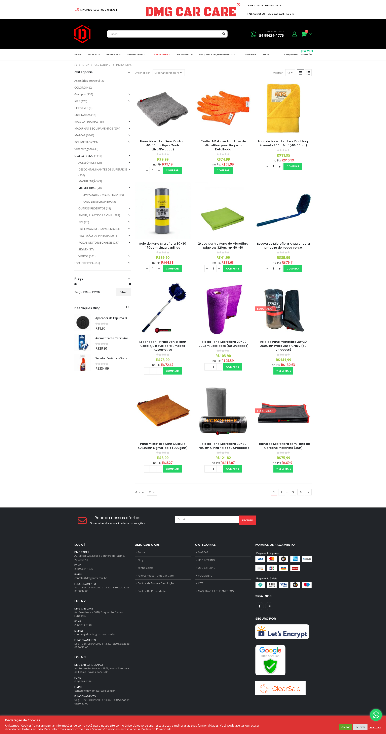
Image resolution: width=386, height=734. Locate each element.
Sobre (251, 5)
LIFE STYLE (81, 108)
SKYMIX (83, 249)
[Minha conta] (294, 34)
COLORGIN (81, 87)
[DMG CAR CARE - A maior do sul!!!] (82, 34)
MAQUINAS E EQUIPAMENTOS (216, 54)
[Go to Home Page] (75, 64)
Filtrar (123, 292)
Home (77, 54)
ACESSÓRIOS (86, 162)
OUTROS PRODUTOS (91, 208)
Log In (290, 13)
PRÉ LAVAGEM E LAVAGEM (95, 229)
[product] (163, 108)
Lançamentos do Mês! (298, 53)
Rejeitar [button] (360, 727)
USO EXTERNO (160, 54)
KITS (77, 101)
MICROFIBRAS (87, 188)
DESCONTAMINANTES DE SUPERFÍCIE (102, 169)
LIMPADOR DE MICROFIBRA (100, 195)
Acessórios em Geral (87, 81)
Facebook (260, 606)
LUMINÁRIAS (248, 54)
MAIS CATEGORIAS (86, 122)
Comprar (172, 170)
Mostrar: (278, 73)
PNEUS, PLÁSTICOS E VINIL (95, 215)
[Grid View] (300, 72)
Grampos (112, 54)
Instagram (269, 606)
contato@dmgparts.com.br (90, 578)
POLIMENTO (183, 54)
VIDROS (83, 256)
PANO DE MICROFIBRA (97, 201)
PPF (265, 54)
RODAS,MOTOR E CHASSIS (95, 242)
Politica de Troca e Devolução (156, 583)
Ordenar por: (143, 73)
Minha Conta (273, 5)
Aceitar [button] (345, 727)
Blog (260, 5)
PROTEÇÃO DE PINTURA (94, 236)
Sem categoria (83, 149)
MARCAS (93, 54)
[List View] (308, 72)
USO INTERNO (135, 54)
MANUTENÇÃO (88, 181)
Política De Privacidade (152, 591)
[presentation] (126, 307)
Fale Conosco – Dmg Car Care (265, 13)
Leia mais (285, 371)
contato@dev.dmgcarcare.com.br (94, 634)
